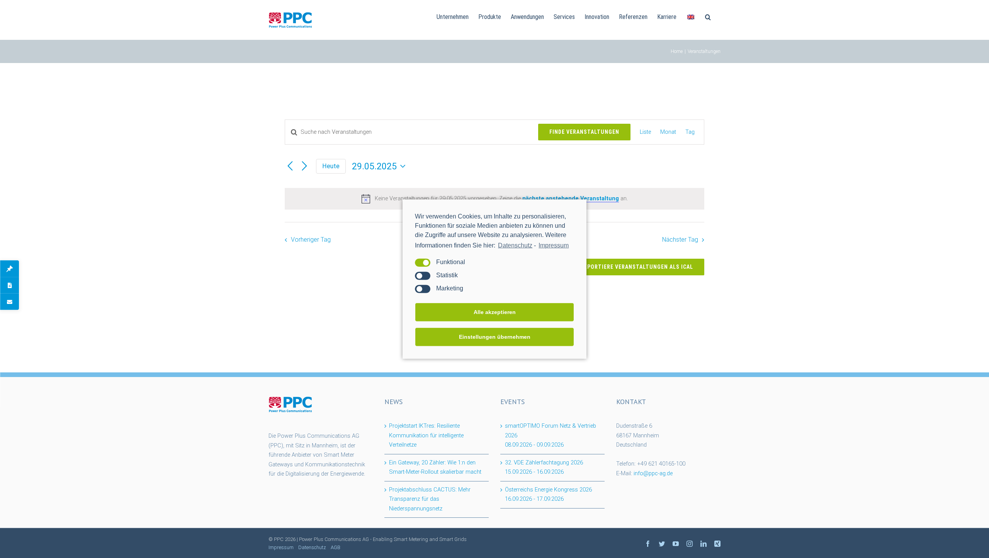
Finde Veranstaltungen (584, 132)
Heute (331, 166)
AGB (335, 547)
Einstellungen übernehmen (494, 337)
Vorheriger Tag (310, 239)
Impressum (554, 245)
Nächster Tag (680, 239)
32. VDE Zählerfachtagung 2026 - (544, 467)
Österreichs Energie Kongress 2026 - (548, 494)
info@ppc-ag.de (653, 473)
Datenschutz (515, 245)
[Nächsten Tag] (304, 166)
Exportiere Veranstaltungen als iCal (637, 267)
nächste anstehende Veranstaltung (570, 198)
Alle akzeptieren (495, 312)
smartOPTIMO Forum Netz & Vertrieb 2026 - (550, 435)
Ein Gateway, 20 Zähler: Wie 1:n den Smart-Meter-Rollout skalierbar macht (435, 467)
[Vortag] (290, 166)
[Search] (708, 16)
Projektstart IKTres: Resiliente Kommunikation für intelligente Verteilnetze (426, 435)
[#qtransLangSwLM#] (690, 16)
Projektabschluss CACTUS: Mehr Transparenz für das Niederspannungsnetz (430, 499)
